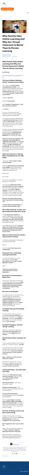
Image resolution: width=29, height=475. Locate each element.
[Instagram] (14, 453)
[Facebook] (12, 453)
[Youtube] (16, 453)
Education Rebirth (6, 54)
